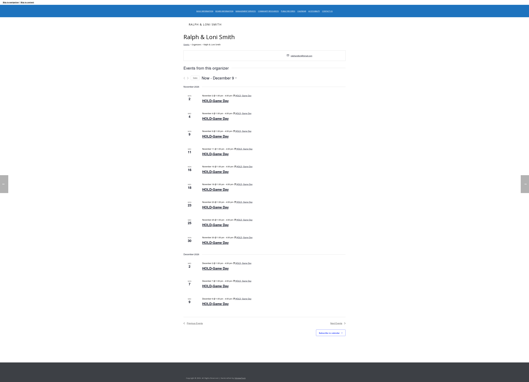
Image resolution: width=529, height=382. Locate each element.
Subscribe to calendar (329, 333)
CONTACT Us (327, 11)
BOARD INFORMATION (224, 11)
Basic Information (204, 11)
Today (195, 78)
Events (186, 44)
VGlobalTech (240, 378)
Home (305, 30)
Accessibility (314, 11)
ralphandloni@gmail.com (301, 55)
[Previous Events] (184, 78)
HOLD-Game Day (215, 100)
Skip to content (27, 2)
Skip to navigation (11, 2)
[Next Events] (188, 78)
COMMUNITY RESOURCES (268, 11)
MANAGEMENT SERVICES (246, 11)
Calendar (301, 11)
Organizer (314, 30)
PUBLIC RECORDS (288, 11)
